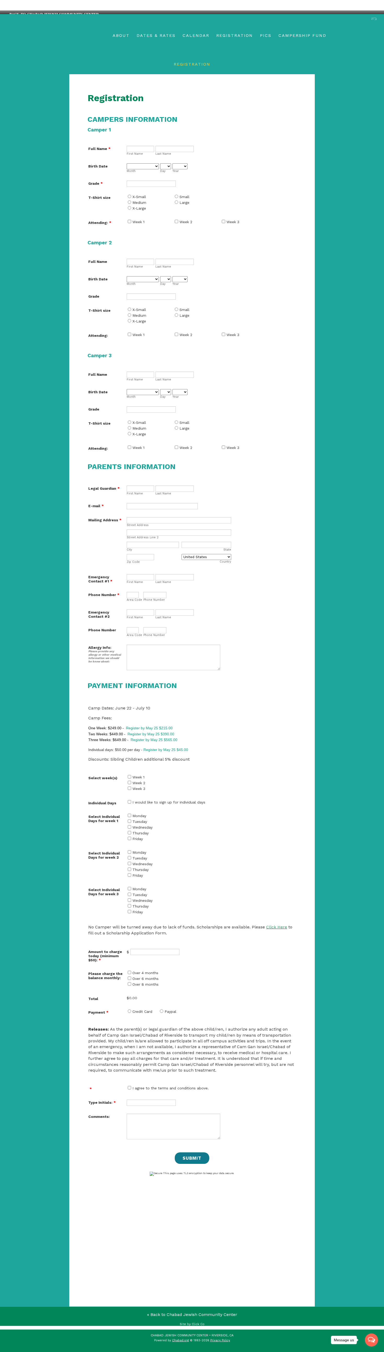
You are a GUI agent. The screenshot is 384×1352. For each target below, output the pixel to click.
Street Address (138, 525)
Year (175, 171)
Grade (95, 183)
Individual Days (102, 803)
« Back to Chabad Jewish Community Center (192, 1314)
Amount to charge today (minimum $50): (105, 956)
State (227, 549)
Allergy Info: (99, 647)
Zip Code (133, 562)
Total (93, 999)
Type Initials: (102, 1102)
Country (225, 561)
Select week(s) (102, 778)
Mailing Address (104, 520)
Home (81, 35)
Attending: (99, 223)
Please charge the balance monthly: (105, 976)
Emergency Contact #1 (100, 579)
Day (163, 171)
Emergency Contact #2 (99, 614)
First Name (135, 153)
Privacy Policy (220, 1340)
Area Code (134, 600)
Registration (234, 35)
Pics (265, 35)
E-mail (96, 506)
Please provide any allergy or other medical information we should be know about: (104, 656)
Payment (98, 1012)
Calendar (196, 35)
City (129, 549)
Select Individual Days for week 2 (104, 855)
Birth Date (98, 166)
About (121, 35)
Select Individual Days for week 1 (104, 818)
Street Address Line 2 (143, 537)
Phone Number (103, 595)
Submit (192, 1158)
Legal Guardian (104, 488)
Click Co (198, 1324)
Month (131, 171)
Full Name (99, 149)
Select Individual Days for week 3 (104, 892)
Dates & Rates (156, 35)
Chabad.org (180, 1340)
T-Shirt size (99, 197)
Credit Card (142, 1011)
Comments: (99, 1116)
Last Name (163, 153)
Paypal (170, 1011)
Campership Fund (302, 35)
